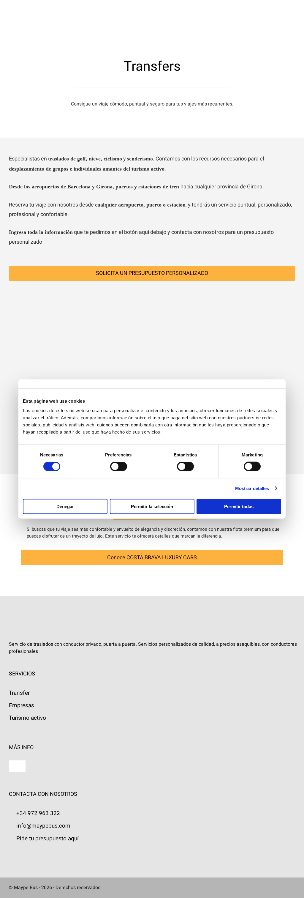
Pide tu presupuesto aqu (46, 838)
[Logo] (35, 9)
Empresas (21, 705)
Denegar (65, 506)
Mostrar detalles (252, 488)
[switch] (118, 466)
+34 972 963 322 (38, 813)
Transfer (19, 693)
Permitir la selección (152, 506)
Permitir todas (239, 506)
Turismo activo (27, 718)
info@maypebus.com (43, 826)
